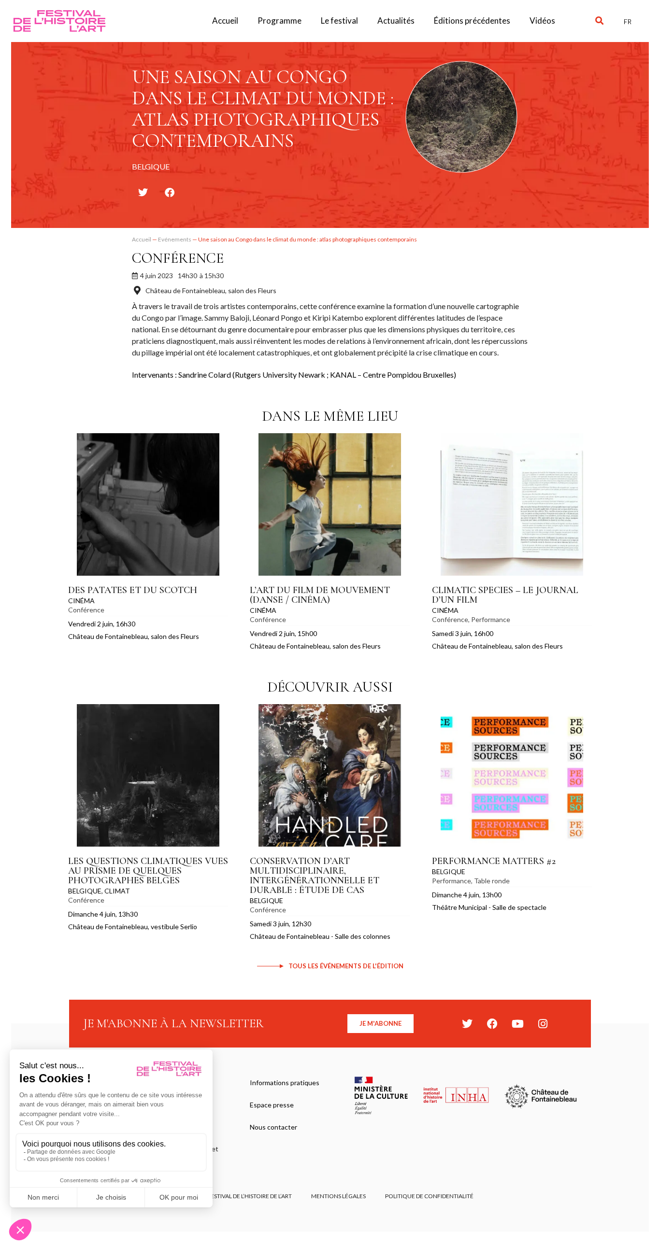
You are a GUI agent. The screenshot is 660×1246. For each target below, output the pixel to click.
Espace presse (272, 1105)
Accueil (225, 20)
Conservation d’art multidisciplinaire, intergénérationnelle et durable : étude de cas (314, 875)
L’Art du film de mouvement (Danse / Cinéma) (320, 595)
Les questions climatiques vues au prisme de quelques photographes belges (148, 870)
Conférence (178, 258)
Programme (279, 20)
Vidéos (542, 20)
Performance (490, 619)
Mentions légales (338, 1196)
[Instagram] (542, 1024)
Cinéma (81, 600)
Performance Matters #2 (494, 861)
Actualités (396, 20)
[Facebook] (492, 1024)
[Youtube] (517, 1024)
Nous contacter (273, 1127)
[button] (599, 21)
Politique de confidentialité (429, 1196)
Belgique (84, 891)
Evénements (174, 239)
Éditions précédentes (472, 20)
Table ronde (492, 881)
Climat (117, 891)
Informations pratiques (284, 1082)
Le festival (339, 20)
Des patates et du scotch (132, 590)
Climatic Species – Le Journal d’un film (505, 595)
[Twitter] (467, 1024)
